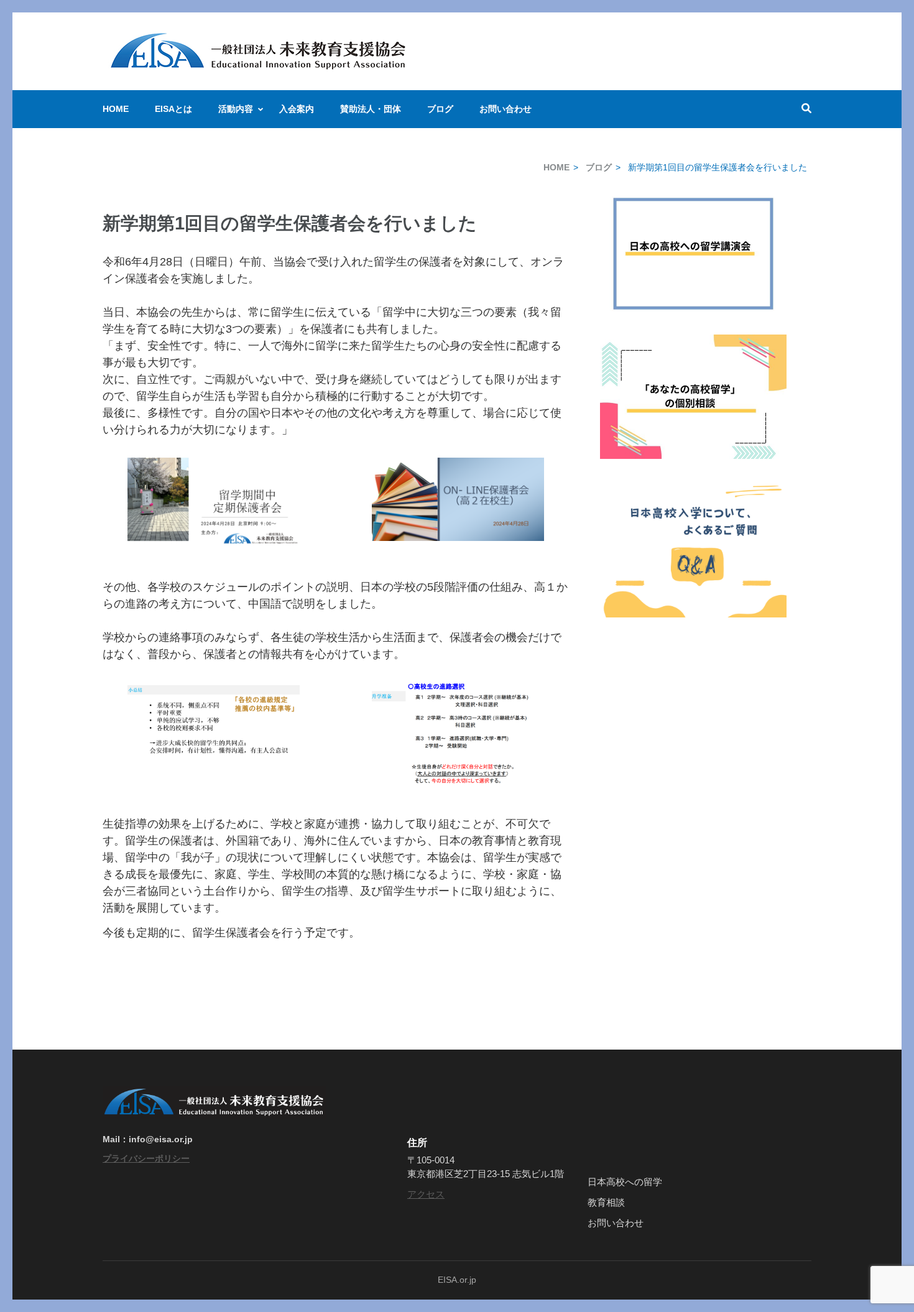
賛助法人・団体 (370, 109)
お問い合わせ (505, 109)
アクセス (426, 1194)
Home (116, 109)
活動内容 (235, 109)
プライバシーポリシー (146, 1158)
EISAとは (173, 109)
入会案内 (296, 109)
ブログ (440, 109)
